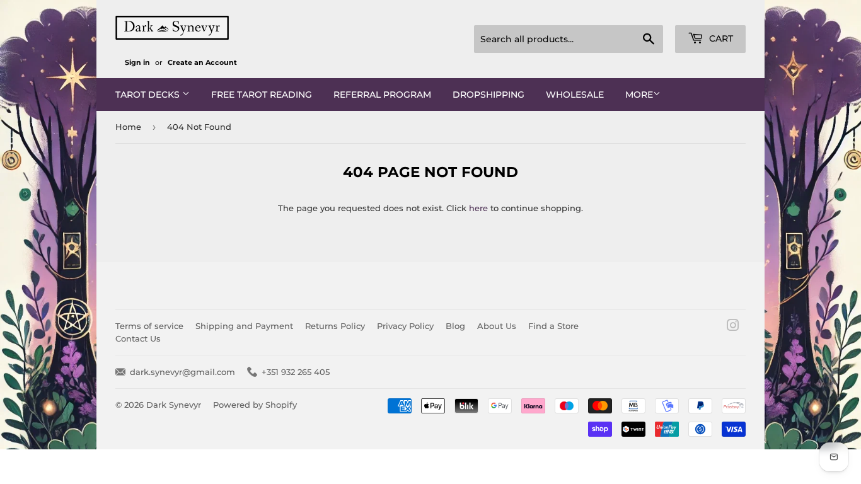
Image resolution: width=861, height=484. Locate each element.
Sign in (137, 62)
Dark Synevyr (173, 405)
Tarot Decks (148, 94)
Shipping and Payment (244, 326)
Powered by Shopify (255, 405)
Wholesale (575, 94)
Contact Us (138, 338)
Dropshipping (488, 94)
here (478, 208)
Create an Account (202, 62)
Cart (720, 38)
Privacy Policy (405, 326)
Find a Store (553, 326)
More (639, 94)
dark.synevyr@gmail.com (182, 372)
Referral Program (382, 94)
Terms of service (149, 326)
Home (128, 127)
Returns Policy (335, 326)
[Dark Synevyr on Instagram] (733, 327)
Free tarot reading (261, 94)
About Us (496, 326)
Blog (455, 326)
